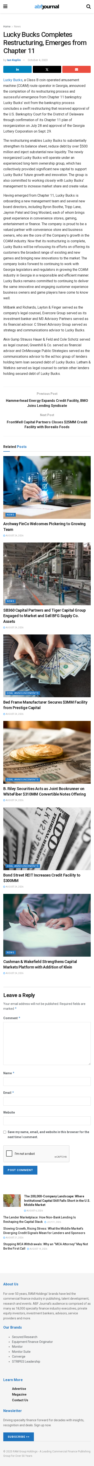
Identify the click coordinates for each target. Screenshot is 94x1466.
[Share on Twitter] (47, 69)
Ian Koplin (14, 60)
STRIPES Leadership (26, 1361)
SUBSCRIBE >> (19, 1436)
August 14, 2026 (38, 1249)
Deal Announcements (23, 693)
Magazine (19, 1394)
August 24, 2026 (14, 535)
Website (9, 1112)
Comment (12, 1018)
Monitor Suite (21, 1351)
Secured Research (24, 1337)
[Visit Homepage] (46, 6)
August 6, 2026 (34, 1210)
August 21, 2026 (14, 1237)
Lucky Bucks (13, 80)
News (17, 26)
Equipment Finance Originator (32, 1342)
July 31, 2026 (53, 1222)
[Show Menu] (5, 6)
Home (6, 26)
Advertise (19, 1389)
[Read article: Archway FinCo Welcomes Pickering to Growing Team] (47, 487)
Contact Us (20, 1400)
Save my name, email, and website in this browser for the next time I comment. (48, 1134)
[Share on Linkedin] (17, 69)
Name (9, 1073)
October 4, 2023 (38, 60)
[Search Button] (88, 6)
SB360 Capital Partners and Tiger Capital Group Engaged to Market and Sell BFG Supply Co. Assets (44, 615)
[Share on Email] (76, 69)
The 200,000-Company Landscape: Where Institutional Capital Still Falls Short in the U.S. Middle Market (57, 1201)
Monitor (17, 1346)
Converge (18, 1356)
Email (8, 1093)
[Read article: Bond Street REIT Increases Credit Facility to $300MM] (47, 838)
